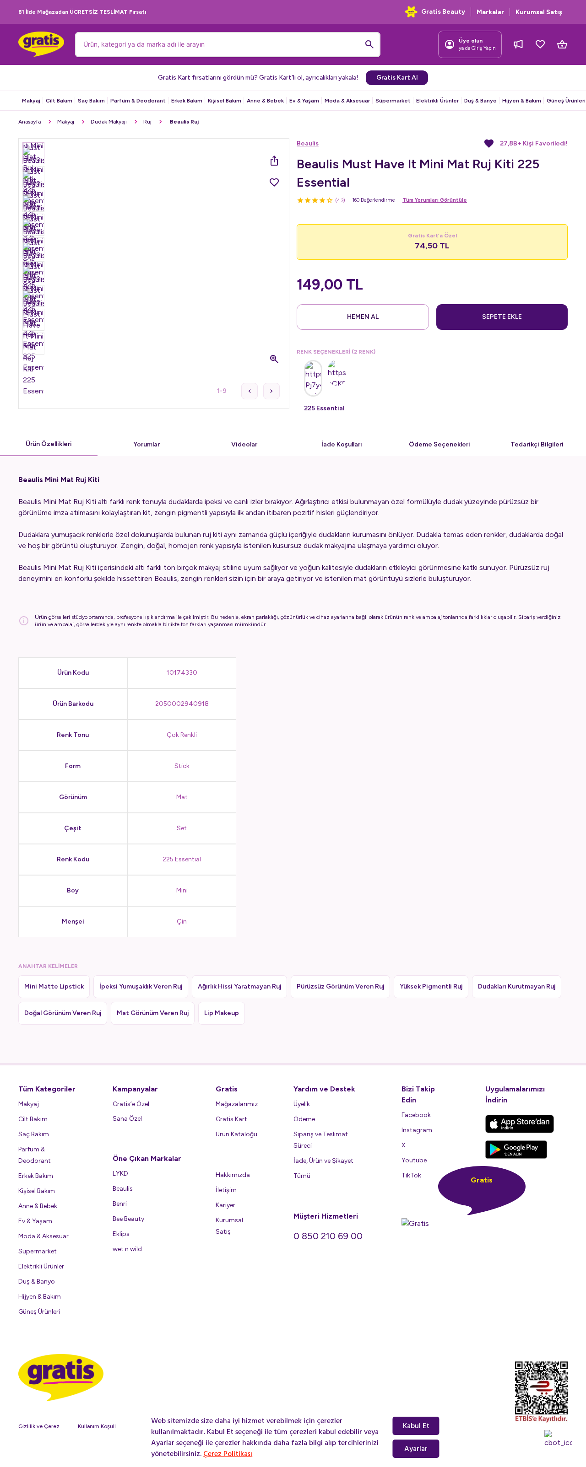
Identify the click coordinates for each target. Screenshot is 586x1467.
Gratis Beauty (443, 12)
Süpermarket (393, 100)
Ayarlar (416, 1449)
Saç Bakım (91, 100)
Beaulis (308, 143)
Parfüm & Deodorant (138, 100)
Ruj (147, 121)
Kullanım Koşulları (100, 1426)
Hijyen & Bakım (521, 100)
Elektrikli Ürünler (437, 100)
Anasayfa (29, 121)
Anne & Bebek (265, 100)
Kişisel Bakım (224, 100)
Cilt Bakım (59, 100)
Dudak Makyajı (109, 121)
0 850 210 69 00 (328, 1236)
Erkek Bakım (186, 100)
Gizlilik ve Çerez (39, 1426)
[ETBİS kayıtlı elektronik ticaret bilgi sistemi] (541, 1392)
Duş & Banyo (480, 100)
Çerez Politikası (227, 1454)
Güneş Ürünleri (566, 100)
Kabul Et (416, 1426)
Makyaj (31, 100)
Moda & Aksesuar (347, 100)
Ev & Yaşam (304, 100)
